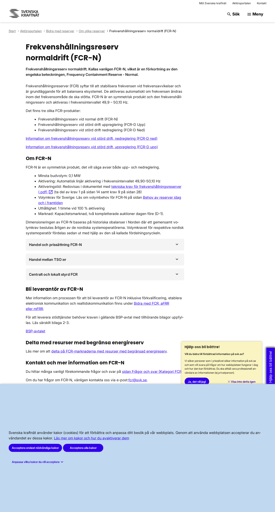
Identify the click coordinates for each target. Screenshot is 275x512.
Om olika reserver (92, 31)
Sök (233, 14)
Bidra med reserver (60, 31)
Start (12, 31)
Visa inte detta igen (242, 381)
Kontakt (261, 3)
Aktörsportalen (241, 3)
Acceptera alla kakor (83, 447)
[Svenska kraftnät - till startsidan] (25, 14)
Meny (255, 14)
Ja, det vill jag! (197, 381)
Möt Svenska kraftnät (212, 3)
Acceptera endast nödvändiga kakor (35, 447)
